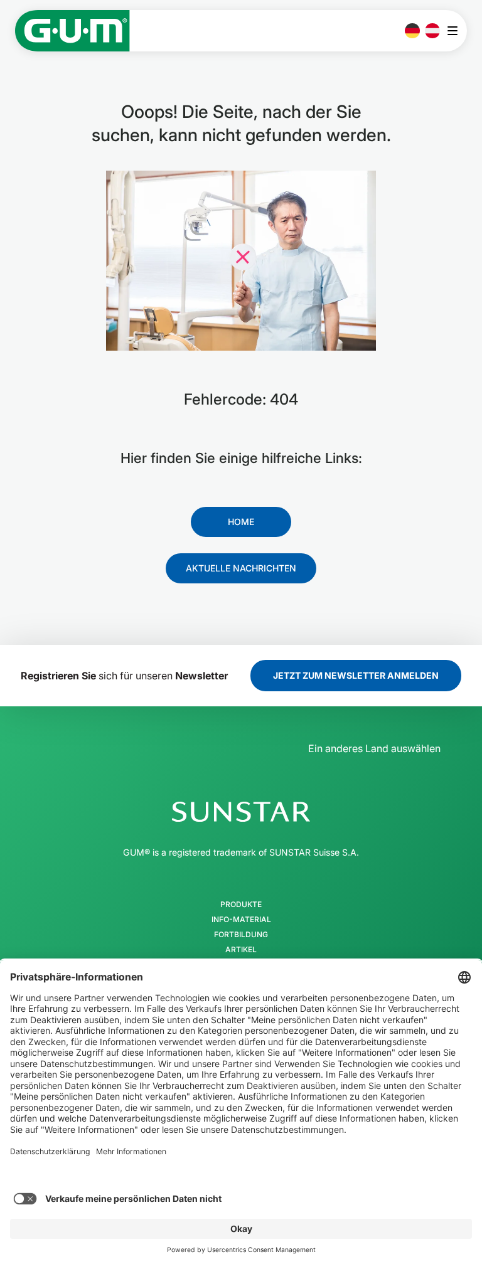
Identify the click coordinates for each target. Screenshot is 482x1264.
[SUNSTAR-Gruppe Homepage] (241, 811)
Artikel (241, 949)
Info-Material (241, 919)
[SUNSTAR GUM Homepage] (72, 30)
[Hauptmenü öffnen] (456, 30)
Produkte (241, 904)
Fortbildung (241, 934)
